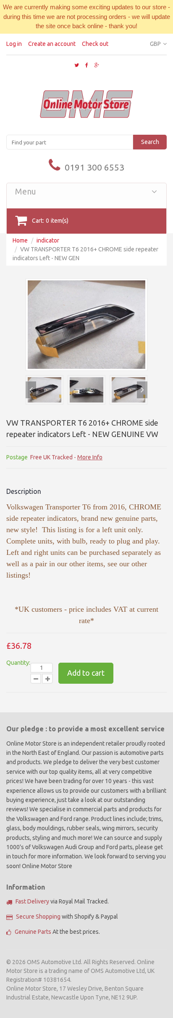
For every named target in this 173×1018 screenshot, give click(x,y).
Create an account (52, 43)
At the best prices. (57, 931)
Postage (17, 457)
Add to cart (86, 673)
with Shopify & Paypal (67, 916)
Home (20, 240)
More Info (89, 457)
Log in (14, 43)
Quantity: (18, 662)
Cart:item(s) (50, 220)
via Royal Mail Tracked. (62, 901)
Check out (95, 43)
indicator (48, 240)
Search (150, 142)
